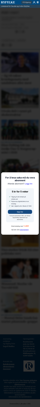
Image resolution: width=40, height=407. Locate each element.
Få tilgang (27, 2)
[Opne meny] (37, 2)
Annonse (7, 369)
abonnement (24, 230)
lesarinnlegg (8, 40)
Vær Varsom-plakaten (28, 380)
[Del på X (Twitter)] (19, 31)
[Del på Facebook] (16, 31)
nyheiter (21, 40)
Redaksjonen (8, 364)
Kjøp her (20, 212)
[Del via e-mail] (23, 31)
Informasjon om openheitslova (20, 397)
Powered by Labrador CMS (20, 404)
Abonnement (8, 366)
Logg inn (34, 2)
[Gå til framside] (10, 2)
